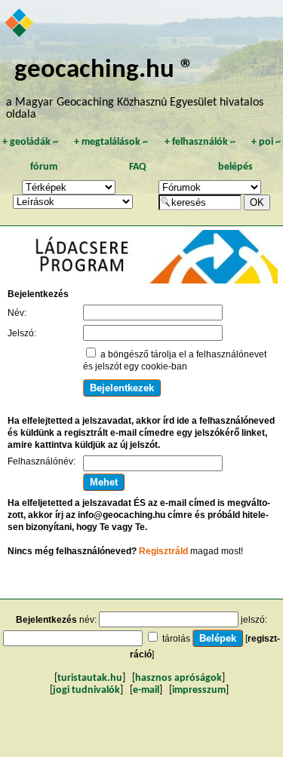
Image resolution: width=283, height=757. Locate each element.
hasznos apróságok (178, 678)
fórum (43, 167)
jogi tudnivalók (86, 690)
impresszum (199, 690)
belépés (235, 167)
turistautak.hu (89, 678)
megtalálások (111, 142)
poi (266, 142)
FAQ (137, 167)
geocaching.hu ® (104, 70)
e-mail (146, 690)
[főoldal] (20, 24)
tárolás (176, 638)
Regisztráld (163, 551)
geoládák (30, 142)
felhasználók (200, 142)
